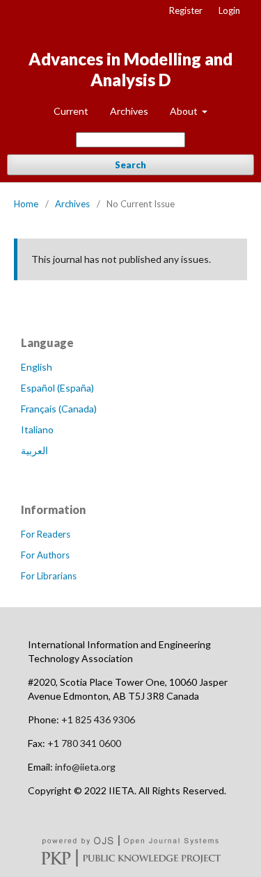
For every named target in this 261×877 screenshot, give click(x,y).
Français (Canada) (59, 409)
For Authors (45, 555)
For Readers (45, 534)
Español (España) (57, 388)
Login (229, 10)
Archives (129, 111)
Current (71, 111)
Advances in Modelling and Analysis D (130, 69)
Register (186, 10)
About (185, 111)
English (36, 367)
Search (130, 164)
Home (26, 203)
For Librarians (49, 575)
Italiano (37, 429)
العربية (34, 450)
